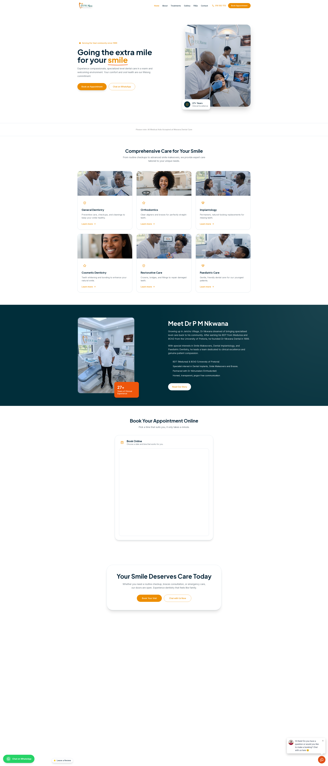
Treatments (176, 6)
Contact (204, 6)
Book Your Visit (149, 598)
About (165, 6)
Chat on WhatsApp (122, 86)
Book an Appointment (91, 86)
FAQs (195, 6)
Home (156, 6)
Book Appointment (239, 5)
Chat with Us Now (177, 598)
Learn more (87, 224)
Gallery (187, 6)
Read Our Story (179, 386)
